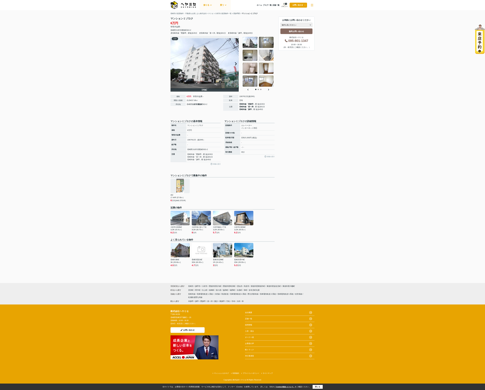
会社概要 (248, 312)
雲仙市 (239, 286)
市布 (233, 301)
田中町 (198, 290)
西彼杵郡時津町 (229, 286)
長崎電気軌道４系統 (238, 294)
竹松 (228, 301)
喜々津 (250, 107)
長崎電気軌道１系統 (205, 294)
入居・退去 (249, 331)
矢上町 (205, 290)
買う (222, 5)
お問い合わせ (298, 5)
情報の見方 (217, 164)
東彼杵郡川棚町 (289, 286)
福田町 (233, 290)
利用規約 (236, 373)
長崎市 (190, 286)
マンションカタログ (221, 373)
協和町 (226, 290)
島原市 (246, 286)
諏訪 (216, 301)
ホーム (259, 5)
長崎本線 (242, 104)
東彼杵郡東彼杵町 (258, 286)
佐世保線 (299, 294)
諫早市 (197, 286)
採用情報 (248, 325)
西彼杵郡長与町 (215, 286)
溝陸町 (183, 30)
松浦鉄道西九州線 (195, 297)
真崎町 (212, 290)
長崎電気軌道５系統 (285, 294)
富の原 (219, 290)
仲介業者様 (249, 356)
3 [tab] (260, 89)
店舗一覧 (276, 5)
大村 (238, 301)
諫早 (250, 109)
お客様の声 (249, 343)
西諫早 (250, 104)
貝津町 (191, 290)
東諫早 (222, 301)
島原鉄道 (225, 294)
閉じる (317, 387)
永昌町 (240, 290)
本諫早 (190, 301)
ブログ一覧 (267, 5)
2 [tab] (258, 89)
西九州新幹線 (253, 294)
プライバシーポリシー (251, 373)
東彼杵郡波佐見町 (274, 286)
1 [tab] (255, 89)
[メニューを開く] (312, 5)
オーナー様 (249, 337)
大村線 (217, 294)
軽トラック (249, 350)
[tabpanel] (258, 62)
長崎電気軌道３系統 (268, 294)
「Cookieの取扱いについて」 (285, 387)
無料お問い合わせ (296, 31)
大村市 (178, 30)
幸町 (246, 290)
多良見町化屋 (254, 290)
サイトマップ (268, 373)
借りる (206, 5)
